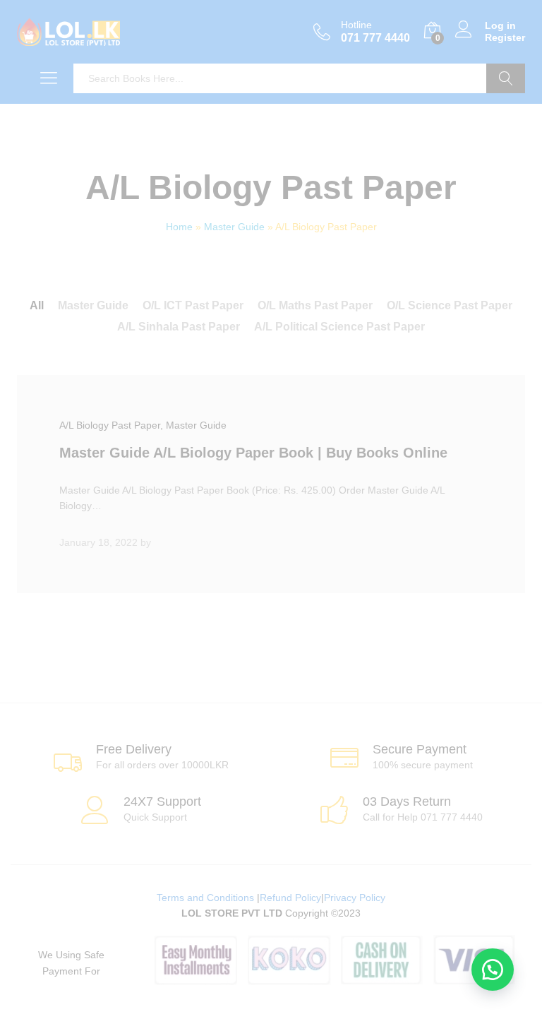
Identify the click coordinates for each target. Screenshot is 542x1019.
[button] (492, 969)
